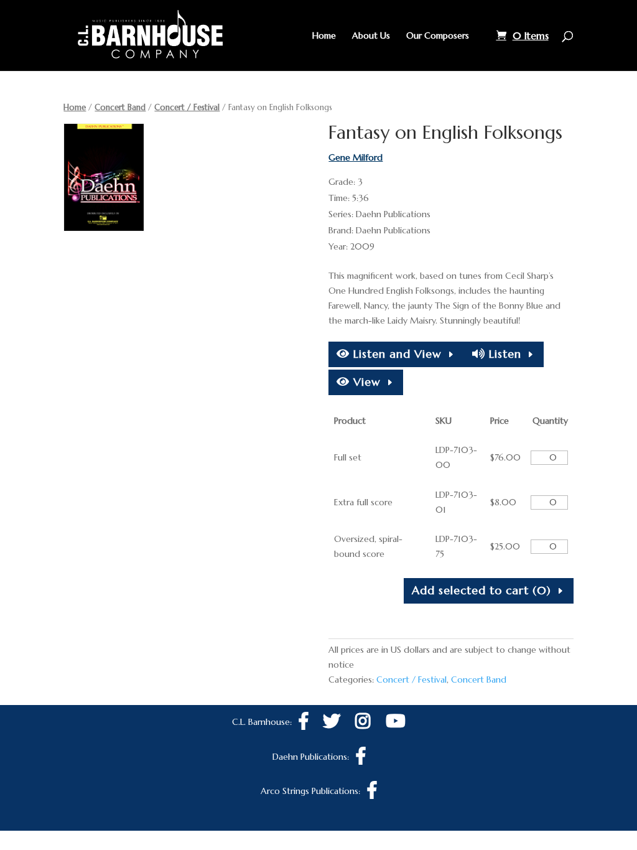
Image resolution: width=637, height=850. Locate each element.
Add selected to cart (481, 590)
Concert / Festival (187, 107)
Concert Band (120, 107)
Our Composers (437, 36)
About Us (371, 36)
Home (324, 36)
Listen (503, 354)
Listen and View (396, 354)
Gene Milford (355, 157)
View (365, 382)
